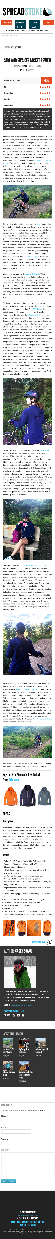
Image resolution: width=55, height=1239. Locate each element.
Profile (34, 22)
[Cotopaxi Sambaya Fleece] (9, 1065)
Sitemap (33, 1222)
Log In (34, 27)
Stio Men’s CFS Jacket (42, 719)
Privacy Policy (34, 1215)
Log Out (20, 27)
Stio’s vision (33, 256)
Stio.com (14, 779)
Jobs (19, 1222)
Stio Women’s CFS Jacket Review (8, 1051)
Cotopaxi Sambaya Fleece (9, 1073)
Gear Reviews (16, 47)
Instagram (32, 1225)
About (13, 1222)
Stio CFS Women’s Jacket (37, 565)
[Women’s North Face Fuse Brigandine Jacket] (25, 1065)
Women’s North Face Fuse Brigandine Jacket (26, 1075)
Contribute (48, 22)
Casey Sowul (22, 66)
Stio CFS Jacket (32, 274)
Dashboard (20, 22)
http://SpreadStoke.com (22, 1006)
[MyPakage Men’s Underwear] (25, 1043)
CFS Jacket (37, 309)
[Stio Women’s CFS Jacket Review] (9, 1043)
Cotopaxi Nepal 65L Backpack (42, 1051)
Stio (38, 224)
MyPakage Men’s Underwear (24, 1051)
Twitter (23, 1225)
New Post (7, 22)
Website (4, 1139)
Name (4, 1116)
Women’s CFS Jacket (37, 315)
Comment (5, 1150)
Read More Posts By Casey (14, 1010)
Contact (25, 1222)
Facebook (42, 1222)
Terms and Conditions (23, 1215)
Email (4, 1127)
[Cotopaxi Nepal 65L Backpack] (42, 1043)
